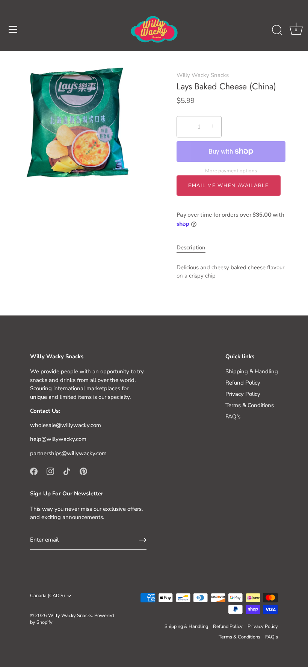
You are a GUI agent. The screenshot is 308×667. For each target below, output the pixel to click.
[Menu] (13, 29)
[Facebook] (34, 470)
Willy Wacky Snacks (203, 75)
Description (191, 247)
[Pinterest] (83, 470)
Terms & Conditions (249, 405)
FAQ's (232, 416)
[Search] (277, 30)
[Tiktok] (67, 470)
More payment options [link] (231, 170)
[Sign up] (142, 540)
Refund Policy (242, 382)
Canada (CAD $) (47, 596)
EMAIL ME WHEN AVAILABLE (228, 185)
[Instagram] (50, 470)
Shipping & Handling (251, 371)
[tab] (195, 247)
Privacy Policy (242, 394)
